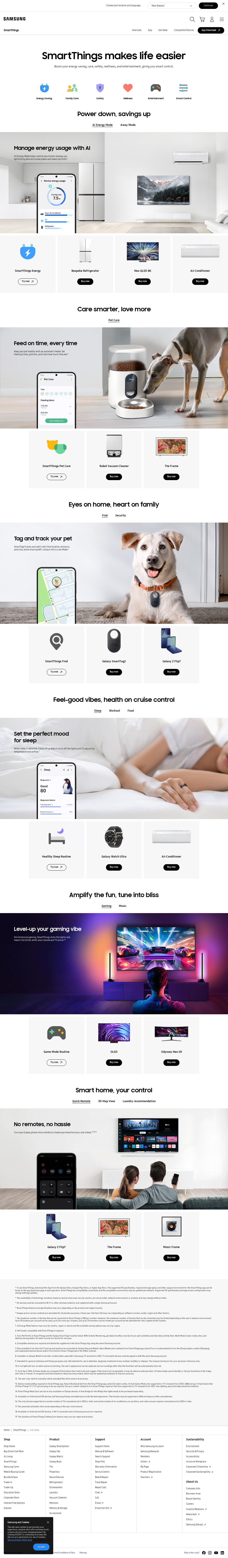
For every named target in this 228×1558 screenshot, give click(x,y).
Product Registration (150, 1472)
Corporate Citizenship (197, 1466)
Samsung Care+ (11, 1466)
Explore (7, 1508)
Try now (26, 281)
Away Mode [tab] (128, 125)
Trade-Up (8, 1487)
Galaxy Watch (56, 1456)
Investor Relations (195, 1509)
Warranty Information (106, 1466)
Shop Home (9, 1446)
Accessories (55, 1513)
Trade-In (8, 1482)
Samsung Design (195, 1524)
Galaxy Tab (54, 1451)
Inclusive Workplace (196, 1461)
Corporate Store (11, 1497)
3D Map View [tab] (106, 1101)
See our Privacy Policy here (20, 1540)
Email (98, 1503)
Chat (97, 1492)
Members (145, 1456)
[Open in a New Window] (204, 1553)
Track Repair (101, 1482)
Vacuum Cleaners (58, 1497)
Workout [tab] (114, 710)
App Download (209, 30)
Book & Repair (101, 1477)
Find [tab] (105, 515)
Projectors (54, 1472)
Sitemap (83, 1553)
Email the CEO (102, 1508)
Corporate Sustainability (198, 1472)
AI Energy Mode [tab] (102, 125)
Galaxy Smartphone (59, 1446)
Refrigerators (56, 1482)
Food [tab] (131, 710)
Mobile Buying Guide (14, 1472)
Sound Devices (56, 1477)
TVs (51, 1466)
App (150, 30)
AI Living (8, 1456)
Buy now (85, 281)
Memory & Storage (58, 1508)
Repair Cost (100, 1487)
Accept (41, 1547)
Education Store (12, 1492)
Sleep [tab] (97, 710)
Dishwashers (56, 1487)
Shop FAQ (100, 1461)
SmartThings (11, 30)
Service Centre (102, 1472)
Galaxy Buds (55, 1461)
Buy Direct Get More (14, 1451)
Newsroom (191, 1514)
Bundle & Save (11, 1477)
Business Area (193, 1493)
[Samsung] (13, 19)
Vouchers (145, 1477)
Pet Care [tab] (114, 320)
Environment (192, 1446)
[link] (44, 89)
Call (97, 1497)
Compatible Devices (184, 30)
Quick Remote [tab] (81, 1101)
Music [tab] (122, 906)
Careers (190, 1504)
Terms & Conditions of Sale (63, 1553)
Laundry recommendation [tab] (139, 1101)
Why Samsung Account (152, 1446)
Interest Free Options (14, 1503)
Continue (208, 5)
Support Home (102, 1446)
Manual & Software (104, 1451)
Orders (144, 1461)
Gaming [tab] (106, 906)
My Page (144, 1466)
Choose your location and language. (123, 5)
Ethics (189, 1519)
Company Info (193, 1488)
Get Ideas (163, 30)
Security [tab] (120, 515)
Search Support (102, 1456)
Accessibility (192, 1456)
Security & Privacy (195, 1451)
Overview (136, 30)
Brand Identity (193, 1499)
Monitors (53, 1503)
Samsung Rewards (149, 1451)
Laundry (53, 1492)
